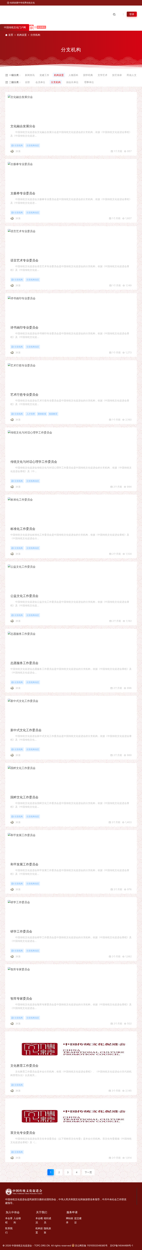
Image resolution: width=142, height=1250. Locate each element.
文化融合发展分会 (22, 126)
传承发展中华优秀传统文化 (22, 2)
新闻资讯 (30, 75)
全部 (27, 82)
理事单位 (89, 82)
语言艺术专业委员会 (24, 260)
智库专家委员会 (21, 998)
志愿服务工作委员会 (24, 663)
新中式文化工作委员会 (26, 730)
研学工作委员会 (21, 931)
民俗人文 (131, 75)
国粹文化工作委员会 (24, 797)
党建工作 (44, 75)
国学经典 (88, 75)
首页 (10, 34)
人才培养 (30, 414)
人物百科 (73, 75)
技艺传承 (117, 75)
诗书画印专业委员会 (24, 327)
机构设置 (22, 34)
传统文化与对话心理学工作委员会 (33, 461)
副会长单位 (72, 82)
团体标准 (42, 414)
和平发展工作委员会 (24, 864)
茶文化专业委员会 (22, 1133)
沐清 (18, 151)
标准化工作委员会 (22, 529)
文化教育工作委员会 (24, 1065)
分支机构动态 (32, 145)
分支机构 (56, 82)
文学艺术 (102, 75)
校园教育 (53, 414)
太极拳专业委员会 (22, 193)
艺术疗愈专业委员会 (24, 394)
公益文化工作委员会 (24, 596)
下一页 (88, 1172)
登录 (131, 14)
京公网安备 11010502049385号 (91, 1245)
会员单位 (40, 82)
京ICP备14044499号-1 (121, 1245)
